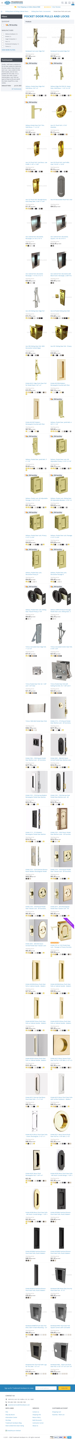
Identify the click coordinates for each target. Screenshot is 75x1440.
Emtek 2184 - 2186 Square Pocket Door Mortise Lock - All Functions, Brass (36, 760)
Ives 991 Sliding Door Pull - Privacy (61, 346)
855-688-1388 (12, 1402)
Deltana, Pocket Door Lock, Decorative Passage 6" (59, 573)
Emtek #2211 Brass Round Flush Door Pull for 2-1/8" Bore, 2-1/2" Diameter (60, 1136)
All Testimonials (16, 89)
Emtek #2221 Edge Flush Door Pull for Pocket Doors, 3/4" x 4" (36, 384)
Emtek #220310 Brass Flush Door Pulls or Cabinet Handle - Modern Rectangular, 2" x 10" (61, 1023)
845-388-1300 (21, 1402)
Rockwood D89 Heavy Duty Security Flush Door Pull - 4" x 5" (61, 1289)
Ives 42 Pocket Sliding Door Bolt (60, 311)
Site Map (8, 1420)
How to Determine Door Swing (14, 1426)
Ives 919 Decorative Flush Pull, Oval (61, 199)
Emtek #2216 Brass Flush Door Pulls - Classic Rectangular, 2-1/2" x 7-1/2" (36, 1136)
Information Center (11, 1417)
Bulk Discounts (37, 1420)
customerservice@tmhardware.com (19, 1405)
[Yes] (11, 26)
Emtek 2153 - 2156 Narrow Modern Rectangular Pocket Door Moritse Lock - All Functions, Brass (36, 797)
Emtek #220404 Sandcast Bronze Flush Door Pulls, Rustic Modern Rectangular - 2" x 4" (61, 1214)
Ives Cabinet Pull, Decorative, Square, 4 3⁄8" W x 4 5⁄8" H (59, 237)
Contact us (36, 1412)
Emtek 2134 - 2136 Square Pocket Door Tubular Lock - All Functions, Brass (61, 871)
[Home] (14, 3)
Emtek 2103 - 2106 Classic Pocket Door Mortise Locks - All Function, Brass (61, 834)
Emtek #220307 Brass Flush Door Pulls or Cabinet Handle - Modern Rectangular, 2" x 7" (36, 1023)
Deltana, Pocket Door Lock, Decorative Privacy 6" (34, 573)
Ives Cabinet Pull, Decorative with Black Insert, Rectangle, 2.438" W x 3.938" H (61, 275)
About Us (35, 1426)
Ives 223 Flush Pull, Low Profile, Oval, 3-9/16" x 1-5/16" (60, 163)
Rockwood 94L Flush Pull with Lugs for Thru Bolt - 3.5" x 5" (36, 1365)
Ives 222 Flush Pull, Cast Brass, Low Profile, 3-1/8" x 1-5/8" (36, 163)
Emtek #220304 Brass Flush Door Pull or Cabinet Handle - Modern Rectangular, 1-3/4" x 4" (36, 986)
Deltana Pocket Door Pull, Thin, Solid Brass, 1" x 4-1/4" (35, 126)
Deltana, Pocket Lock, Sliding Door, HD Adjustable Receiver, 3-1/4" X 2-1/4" (61, 500)
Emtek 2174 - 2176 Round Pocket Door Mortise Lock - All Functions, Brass (61, 723)
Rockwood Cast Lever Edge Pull (35, 51)
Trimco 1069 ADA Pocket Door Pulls (36, 721)
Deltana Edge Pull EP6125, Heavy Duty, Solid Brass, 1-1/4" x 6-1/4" (61, 87)
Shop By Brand (10, 1414)
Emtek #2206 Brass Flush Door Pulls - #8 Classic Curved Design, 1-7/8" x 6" (36, 1214)
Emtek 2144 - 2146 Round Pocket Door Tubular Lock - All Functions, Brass (36, 908)
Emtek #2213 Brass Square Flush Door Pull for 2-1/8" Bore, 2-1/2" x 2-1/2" (61, 1060)
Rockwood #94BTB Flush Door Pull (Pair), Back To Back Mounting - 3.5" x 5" (36, 1327)
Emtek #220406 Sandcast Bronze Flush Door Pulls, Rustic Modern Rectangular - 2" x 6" (36, 1253)
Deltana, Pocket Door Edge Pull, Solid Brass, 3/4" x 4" (35, 87)
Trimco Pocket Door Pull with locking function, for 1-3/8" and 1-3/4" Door (61, 685)
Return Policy (37, 1417)
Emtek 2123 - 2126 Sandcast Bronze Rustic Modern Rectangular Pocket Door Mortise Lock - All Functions (36, 871)
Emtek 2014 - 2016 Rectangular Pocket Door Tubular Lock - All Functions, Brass (60, 908)
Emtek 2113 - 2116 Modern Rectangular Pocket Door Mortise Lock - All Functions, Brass (36, 834)
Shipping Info (37, 1414)
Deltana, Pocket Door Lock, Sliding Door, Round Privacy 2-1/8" (36, 610)
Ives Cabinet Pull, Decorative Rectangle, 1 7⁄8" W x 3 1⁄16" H (34, 275)
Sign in (66, 2)
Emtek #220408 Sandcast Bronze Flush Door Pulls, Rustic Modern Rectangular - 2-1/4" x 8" (61, 1253)
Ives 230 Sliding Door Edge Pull (35, 311)
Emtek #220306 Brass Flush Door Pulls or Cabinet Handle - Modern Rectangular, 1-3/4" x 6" (61, 986)
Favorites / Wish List (58, 1414)
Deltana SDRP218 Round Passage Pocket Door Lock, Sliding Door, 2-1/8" (61, 611)
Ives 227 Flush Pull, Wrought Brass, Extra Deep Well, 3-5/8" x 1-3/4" (36, 200)
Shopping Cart (56, 1412)
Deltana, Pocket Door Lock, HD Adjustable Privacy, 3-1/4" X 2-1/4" (61, 460)
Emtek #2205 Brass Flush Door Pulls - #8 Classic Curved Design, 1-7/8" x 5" (61, 1175)
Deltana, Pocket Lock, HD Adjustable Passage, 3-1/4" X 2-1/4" (37, 499)
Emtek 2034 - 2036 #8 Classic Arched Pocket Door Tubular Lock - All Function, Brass (36, 945)
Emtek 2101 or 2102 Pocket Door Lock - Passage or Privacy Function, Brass (61, 947)
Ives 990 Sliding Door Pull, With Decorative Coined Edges (35, 347)
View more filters (8, 50)
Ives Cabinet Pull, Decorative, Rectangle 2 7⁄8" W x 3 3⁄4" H (34, 237)
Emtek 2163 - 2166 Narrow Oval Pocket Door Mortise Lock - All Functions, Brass (60, 797)
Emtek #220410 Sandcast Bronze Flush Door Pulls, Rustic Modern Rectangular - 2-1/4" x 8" (36, 1290)
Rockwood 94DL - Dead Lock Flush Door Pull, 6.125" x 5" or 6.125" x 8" (61, 1365)
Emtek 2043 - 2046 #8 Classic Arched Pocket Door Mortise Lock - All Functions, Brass (61, 760)
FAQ (6, 1412)
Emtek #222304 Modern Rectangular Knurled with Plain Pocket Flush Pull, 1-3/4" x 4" (60, 385)
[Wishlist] (69, 2)
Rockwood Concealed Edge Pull (60, 51)
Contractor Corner (38, 1423)
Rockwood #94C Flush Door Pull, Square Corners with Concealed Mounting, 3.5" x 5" (60, 1327)
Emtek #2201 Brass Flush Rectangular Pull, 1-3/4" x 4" (34, 1174)
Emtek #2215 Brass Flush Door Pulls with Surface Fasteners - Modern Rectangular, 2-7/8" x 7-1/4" (61, 1099)
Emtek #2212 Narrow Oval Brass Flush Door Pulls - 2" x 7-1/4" (35, 1098)
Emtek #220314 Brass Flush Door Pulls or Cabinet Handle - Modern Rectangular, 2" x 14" (36, 1060)
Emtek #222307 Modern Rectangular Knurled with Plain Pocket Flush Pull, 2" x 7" (35, 424)
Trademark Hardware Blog (13, 1423)
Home (1, 11)
